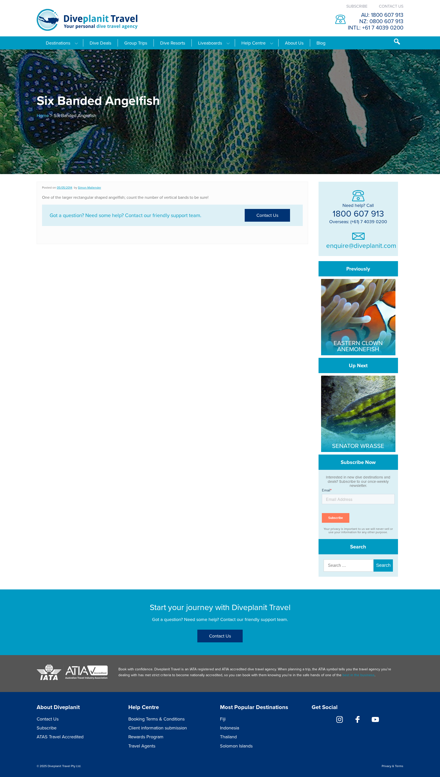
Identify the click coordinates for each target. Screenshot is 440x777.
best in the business (358, 674)
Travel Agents (141, 746)
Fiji (223, 719)
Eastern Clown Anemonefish (358, 345)
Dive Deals (100, 43)
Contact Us (391, 6)
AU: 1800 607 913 (382, 15)
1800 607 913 (358, 213)
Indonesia (229, 728)
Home (43, 115)
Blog (321, 43)
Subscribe (356, 6)
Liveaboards (210, 43)
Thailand (228, 736)
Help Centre (253, 43)
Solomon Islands (236, 746)
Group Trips (135, 43)
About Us (294, 43)
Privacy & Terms (392, 766)
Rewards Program (145, 736)
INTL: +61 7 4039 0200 (375, 27)
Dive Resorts (172, 43)
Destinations (58, 43)
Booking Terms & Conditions (156, 719)
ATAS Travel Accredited (60, 736)
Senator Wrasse (358, 445)
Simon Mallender (89, 187)
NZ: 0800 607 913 (381, 21)
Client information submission (157, 728)
